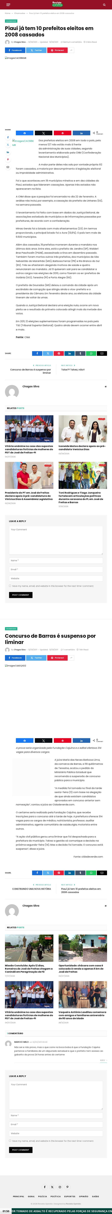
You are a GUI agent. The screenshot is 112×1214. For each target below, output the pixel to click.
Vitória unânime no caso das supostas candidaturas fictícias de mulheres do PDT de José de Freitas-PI (29, 449)
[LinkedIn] (8, 152)
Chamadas (11, 21)
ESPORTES (69, 1196)
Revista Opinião (73, 1203)
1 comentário (69, 649)
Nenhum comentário (72, 42)
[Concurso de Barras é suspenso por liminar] (56, 697)
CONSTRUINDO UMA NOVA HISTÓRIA (31, 888)
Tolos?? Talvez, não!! (73, 369)
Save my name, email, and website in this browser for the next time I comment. (53, 586)
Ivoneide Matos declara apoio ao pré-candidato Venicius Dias (82, 448)
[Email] (8, 167)
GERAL (31, 1196)
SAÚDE (95, 1196)
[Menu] (8, 4)
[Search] (104, 4)
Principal (18, 1196)
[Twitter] (8, 145)
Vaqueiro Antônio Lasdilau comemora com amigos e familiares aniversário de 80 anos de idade (82, 1015)
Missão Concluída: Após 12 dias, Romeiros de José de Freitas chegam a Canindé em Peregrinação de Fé (29, 968)
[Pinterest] (8, 159)
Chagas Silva (20, 42)
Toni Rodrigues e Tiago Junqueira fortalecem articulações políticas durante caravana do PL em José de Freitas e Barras (81, 497)
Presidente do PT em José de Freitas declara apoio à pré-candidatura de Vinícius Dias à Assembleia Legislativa (29, 496)
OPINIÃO (83, 1196)
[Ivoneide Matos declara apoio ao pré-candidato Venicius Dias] (83, 428)
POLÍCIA (42, 1196)
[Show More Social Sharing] (71, 50)
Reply (103, 1060)
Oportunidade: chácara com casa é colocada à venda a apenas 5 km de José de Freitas (81, 968)
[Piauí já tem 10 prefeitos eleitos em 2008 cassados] (56, 90)
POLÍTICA (56, 1196)
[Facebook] (8, 137)
